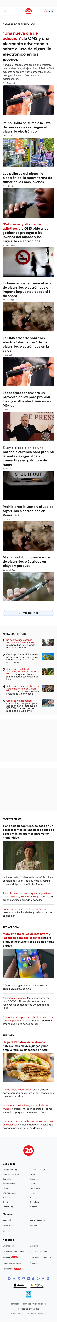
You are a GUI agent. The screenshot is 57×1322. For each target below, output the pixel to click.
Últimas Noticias (10, 1169)
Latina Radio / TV (37, 1220)
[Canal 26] (28, 1151)
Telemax (33, 1225)
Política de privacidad (39, 1251)
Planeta (33, 1193)
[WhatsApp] (38, 1278)
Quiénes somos (9, 1246)
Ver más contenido (28, 612)
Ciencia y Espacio (11, 1174)
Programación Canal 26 (40, 1257)
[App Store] (20, 1285)
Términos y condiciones (13, 1251)
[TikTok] (33, 1278)
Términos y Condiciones (34, 1303)
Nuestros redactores (12, 1263)
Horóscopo (35, 1188)
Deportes (7, 1179)
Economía (34, 1179)
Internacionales (9, 1193)
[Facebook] (9, 1278)
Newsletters (11, 1269)
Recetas (6, 1202)
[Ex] (18, 1278)
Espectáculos (12, 819)
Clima (32, 1174)
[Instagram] (14, 1278)
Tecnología (11, 927)
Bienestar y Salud (37, 1169)
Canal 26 (7, 1220)
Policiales (7, 1197)
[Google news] (47, 1278)
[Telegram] (43, 1278)
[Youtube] (23, 1278)
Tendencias (8, 1206)
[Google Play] (37, 1285)
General (33, 1183)
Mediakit (10, 1257)
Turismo (8, 1035)
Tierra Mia (7, 1225)
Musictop (7, 1231)
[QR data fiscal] (28, 1296)
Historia (6, 1188)
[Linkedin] (28, 1278)
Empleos (33, 1263)
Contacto (34, 1246)
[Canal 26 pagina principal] (28, 13)
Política (33, 1197)
